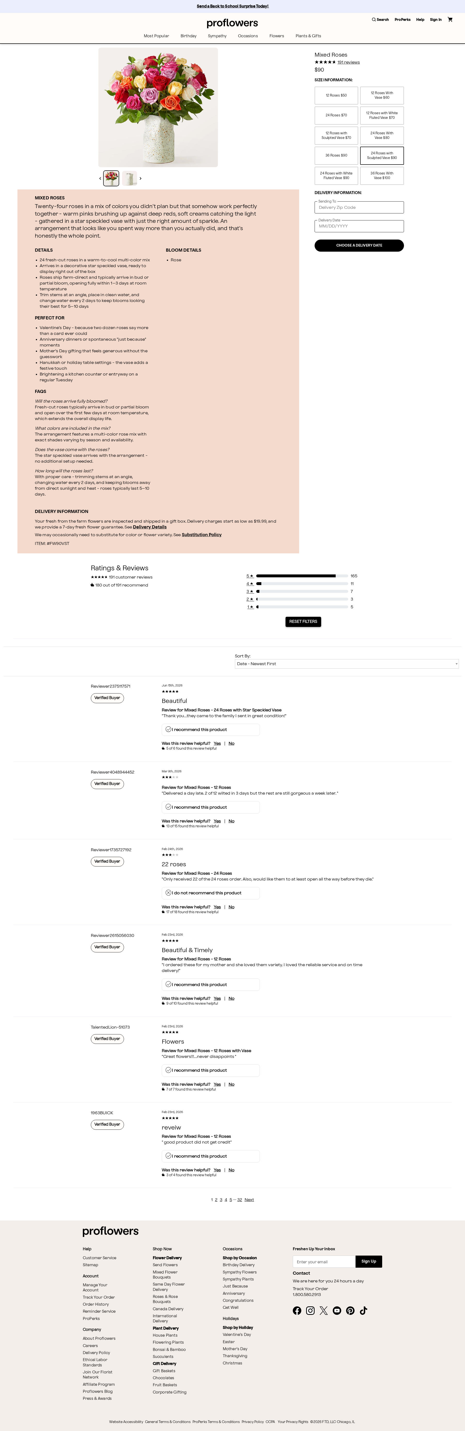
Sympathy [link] (217, 36)
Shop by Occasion (240, 1258)
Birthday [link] (188, 36)
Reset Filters (303, 622)
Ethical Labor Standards (95, 1362)
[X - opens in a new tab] (325, 1311)
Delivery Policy (96, 1353)
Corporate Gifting (170, 1392)
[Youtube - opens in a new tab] (339, 1311)
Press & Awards (97, 1399)
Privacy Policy (253, 1421)
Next (249, 1200)
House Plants (165, 1335)
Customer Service (99, 1258)
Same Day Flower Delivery (169, 1287)
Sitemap (90, 1265)
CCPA (270, 1421)
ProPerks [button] (403, 19)
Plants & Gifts (308, 36)
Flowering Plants (168, 1342)
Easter (229, 1342)
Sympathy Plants (238, 1279)
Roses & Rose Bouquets (165, 1299)
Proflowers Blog (98, 1391)
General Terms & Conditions (168, 1421)
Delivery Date (329, 220)
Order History (96, 1304)
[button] (380, 20)
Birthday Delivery (239, 1265)
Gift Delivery (164, 1364)
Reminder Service (99, 1311)
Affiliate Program (99, 1384)
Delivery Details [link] (150, 527)
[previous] (100, 178)
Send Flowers (165, 1265)
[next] (140, 178)
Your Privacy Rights (293, 1421)
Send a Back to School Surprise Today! (233, 6)
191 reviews (349, 62)
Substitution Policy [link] (202, 535)
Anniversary (234, 1293)
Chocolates (163, 1378)
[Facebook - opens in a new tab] (299, 1311)
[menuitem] (156, 36)
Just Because (235, 1286)
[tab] (158, 107)
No (231, 743)
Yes (217, 743)
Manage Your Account (95, 1287)
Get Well (231, 1308)
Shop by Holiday (238, 1328)
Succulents (163, 1357)
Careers (90, 1346)
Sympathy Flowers (240, 1272)
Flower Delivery (167, 1258)
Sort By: (242, 656)
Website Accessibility (126, 1421)
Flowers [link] (277, 36)
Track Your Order (99, 1297)
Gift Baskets (164, 1371)
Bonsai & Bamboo (169, 1350)
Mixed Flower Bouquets (165, 1275)
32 (239, 1200)
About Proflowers (99, 1339)
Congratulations (238, 1301)
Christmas (232, 1363)
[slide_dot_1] (130, 178)
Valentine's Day (237, 1335)
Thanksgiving (235, 1356)
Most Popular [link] (156, 36)
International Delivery (165, 1318)
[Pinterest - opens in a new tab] (352, 1311)
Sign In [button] (436, 19)
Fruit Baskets (165, 1385)
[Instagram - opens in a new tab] (312, 1311)
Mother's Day (235, 1349)
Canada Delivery (168, 1309)
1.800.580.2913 (307, 1295)
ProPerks (91, 1319)
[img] (158, 107)
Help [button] (420, 19)
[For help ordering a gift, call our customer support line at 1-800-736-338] (232, 23)
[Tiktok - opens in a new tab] (365, 1311)
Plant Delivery (166, 1328)
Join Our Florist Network (97, 1375)
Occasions (248, 36)
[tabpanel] (158, 107)
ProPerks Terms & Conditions (216, 1421)
